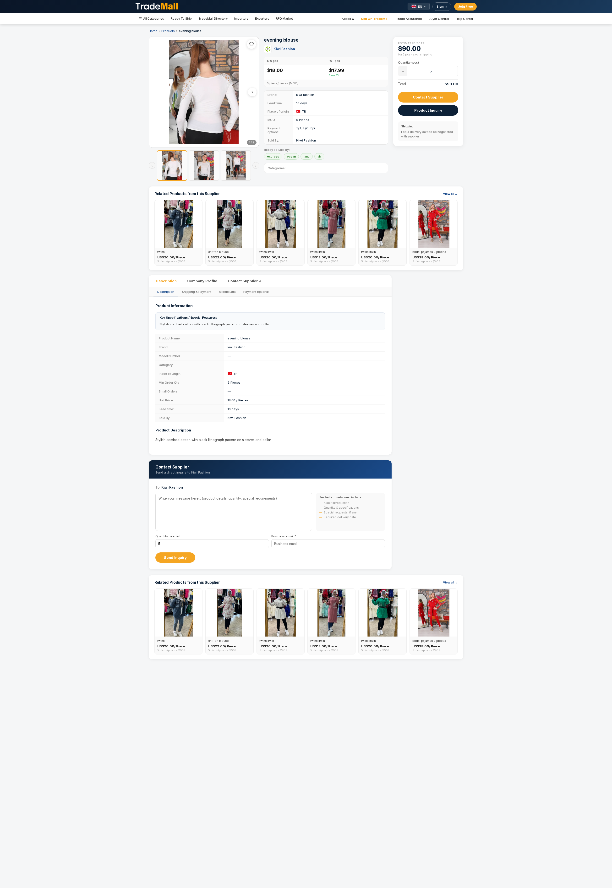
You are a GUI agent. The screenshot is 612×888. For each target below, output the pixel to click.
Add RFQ (348, 19)
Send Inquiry (175, 557)
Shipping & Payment (196, 292)
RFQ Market (284, 18)
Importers (241, 18)
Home (153, 31)
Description (166, 281)
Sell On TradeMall (375, 19)
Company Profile (202, 281)
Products (168, 31)
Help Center (464, 19)
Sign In (442, 6)
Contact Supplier (428, 97)
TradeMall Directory (213, 18)
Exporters (262, 18)
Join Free (465, 6)
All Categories (153, 18)
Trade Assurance (409, 19)
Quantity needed (167, 536)
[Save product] (251, 44)
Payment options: (256, 292)
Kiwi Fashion (284, 49)
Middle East (227, 292)
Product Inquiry (428, 110)
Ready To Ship (181, 18)
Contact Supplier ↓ (245, 281)
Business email (283, 536)
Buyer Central (439, 19)
